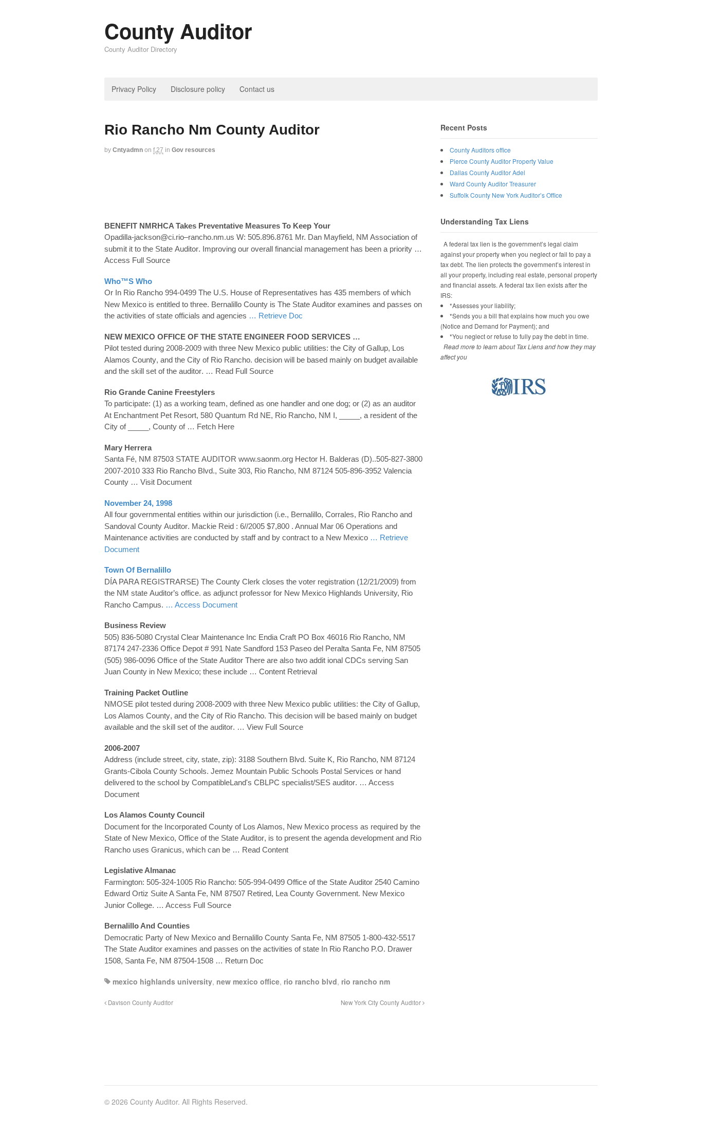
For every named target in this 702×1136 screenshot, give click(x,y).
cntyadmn (128, 150)
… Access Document (201, 604)
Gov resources (193, 150)
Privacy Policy (134, 89)
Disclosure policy (198, 89)
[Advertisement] (291, 188)
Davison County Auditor (139, 1002)
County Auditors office (480, 149)
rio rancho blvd (310, 981)
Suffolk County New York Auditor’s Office (506, 195)
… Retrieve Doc (276, 315)
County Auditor (178, 30)
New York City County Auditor (381, 1002)
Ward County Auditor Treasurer (493, 183)
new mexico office (248, 981)
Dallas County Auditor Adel (487, 172)
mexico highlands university (162, 981)
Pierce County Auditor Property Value (501, 161)
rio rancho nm (365, 981)
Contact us (256, 89)
